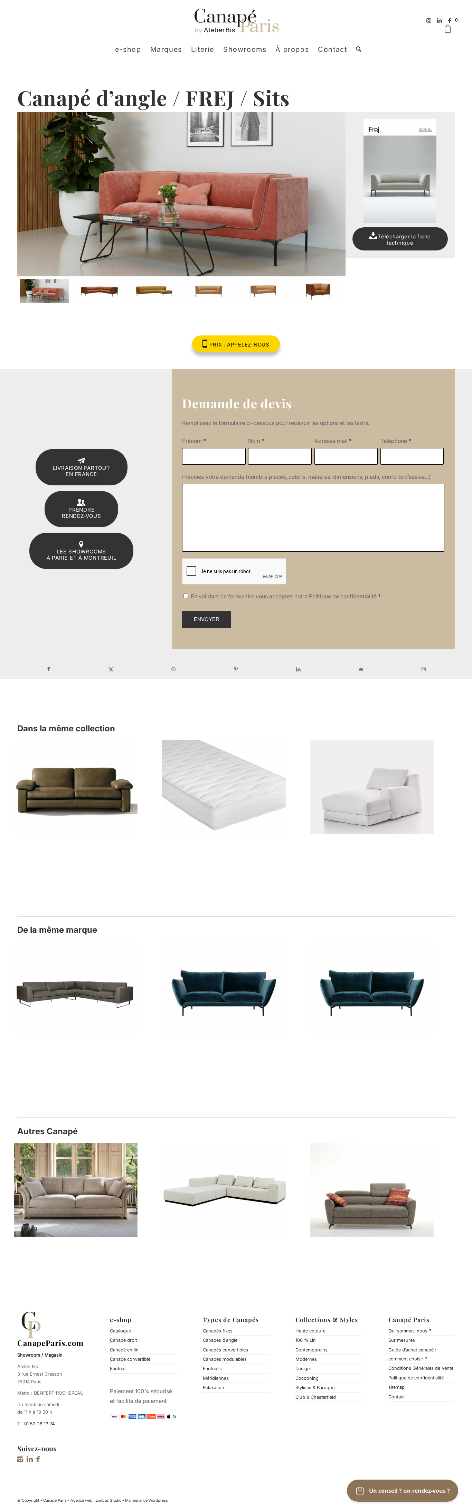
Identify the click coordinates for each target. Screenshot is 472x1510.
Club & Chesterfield (315, 1397)
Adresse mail (333, 440)
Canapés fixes (218, 1330)
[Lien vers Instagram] (429, 20)
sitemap (396, 1387)
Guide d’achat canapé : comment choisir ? (412, 1354)
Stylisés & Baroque (314, 1387)
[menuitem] (128, 49)
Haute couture (310, 1330)
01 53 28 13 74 (39, 1423)
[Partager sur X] (111, 669)
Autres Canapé (47, 1131)
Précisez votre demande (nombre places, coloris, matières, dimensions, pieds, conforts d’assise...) (306, 476)
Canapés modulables (225, 1359)
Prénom (194, 440)
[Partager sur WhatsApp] (173, 669)
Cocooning (307, 1378)
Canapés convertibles (225, 1349)
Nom (256, 440)
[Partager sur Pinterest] (236, 669)
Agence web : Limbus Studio (95, 1500)
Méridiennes (216, 1378)
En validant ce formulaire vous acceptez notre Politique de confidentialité (286, 596)
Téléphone (395, 440)
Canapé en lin (124, 1349)
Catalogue (120, 1330)
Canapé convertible (130, 1359)
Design (302, 1368)
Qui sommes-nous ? (409, 1330)
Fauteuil (118, 1368)
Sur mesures (401, 1340)
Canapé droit (123, 1340)
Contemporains (311, 1349)
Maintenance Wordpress (146, 1500)
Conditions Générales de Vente (420, 1368)
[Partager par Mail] (361, 669)
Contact (396, 1396)
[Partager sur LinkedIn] (298, 669)
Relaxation (213, 1387)
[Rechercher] (356, 49)
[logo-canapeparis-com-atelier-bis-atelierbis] (236, 20)
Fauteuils (212, 1368)
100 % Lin (305, 1340)
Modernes (306, 1359)
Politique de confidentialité (416, 1377)
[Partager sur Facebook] (48, 669)
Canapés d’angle (220, 1340)
